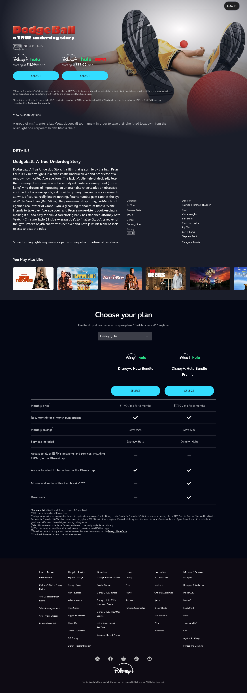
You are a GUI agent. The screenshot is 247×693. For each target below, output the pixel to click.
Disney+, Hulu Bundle (107, 592)
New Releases (74, 592)
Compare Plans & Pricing (108, 635)
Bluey (185, 615)
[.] (97, 659)
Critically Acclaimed (163, 592)
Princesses (159, 630)
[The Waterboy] (121, 278)
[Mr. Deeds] (166, 278)
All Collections (161, 577)
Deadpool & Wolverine (193, 585)
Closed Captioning (76, 630)
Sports (157, 600)
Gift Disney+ (73, 638)
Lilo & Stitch (188, 608)
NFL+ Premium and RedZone (106, 625)
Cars (185, 630)
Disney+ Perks (74, 585)
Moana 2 (187, 600)
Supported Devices (76, 615)
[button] (80, 572)
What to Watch (75, 600)
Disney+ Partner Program (79, 646)
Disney (129, 577)
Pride (156, 623)
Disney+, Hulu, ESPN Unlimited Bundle (106, 602)
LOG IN (232, 6)
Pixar (128, 585)
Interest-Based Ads (48, 623)
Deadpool (188, 577)
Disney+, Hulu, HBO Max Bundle (108, 614)
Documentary (160, 615)
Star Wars (130, 600)
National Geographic (135, 608)
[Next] (240, 278)
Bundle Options (104, 585)
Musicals (158, 585)
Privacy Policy (45, 577)
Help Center (73, 608)
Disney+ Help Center (117, 531)
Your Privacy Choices (48, 616)
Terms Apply (38, 510)
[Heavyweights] (77, 278)
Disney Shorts (160, 608)
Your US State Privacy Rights (49, 598)
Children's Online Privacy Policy (50, 587)
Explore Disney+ (75, 577)
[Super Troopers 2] (210, 278)
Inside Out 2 (188, 592)
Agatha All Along (191, 638)
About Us (72, 623)
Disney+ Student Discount (108, 577)
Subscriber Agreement (49, 608)
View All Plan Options (27, 114)
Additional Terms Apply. (39, 103)
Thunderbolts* (190, 623)
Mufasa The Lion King (193, 646)
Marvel (129, 592)
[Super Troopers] (33, 278)
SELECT (36, 75)
